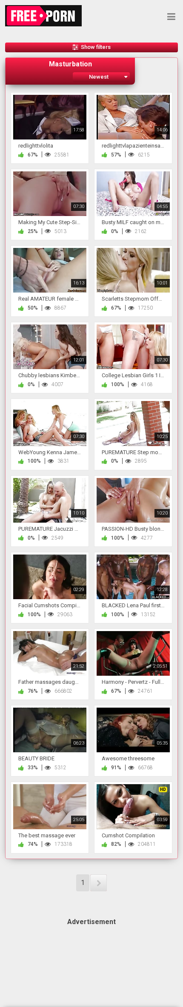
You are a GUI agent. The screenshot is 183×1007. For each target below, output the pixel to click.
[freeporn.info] (46, 15)
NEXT (98, 882)
